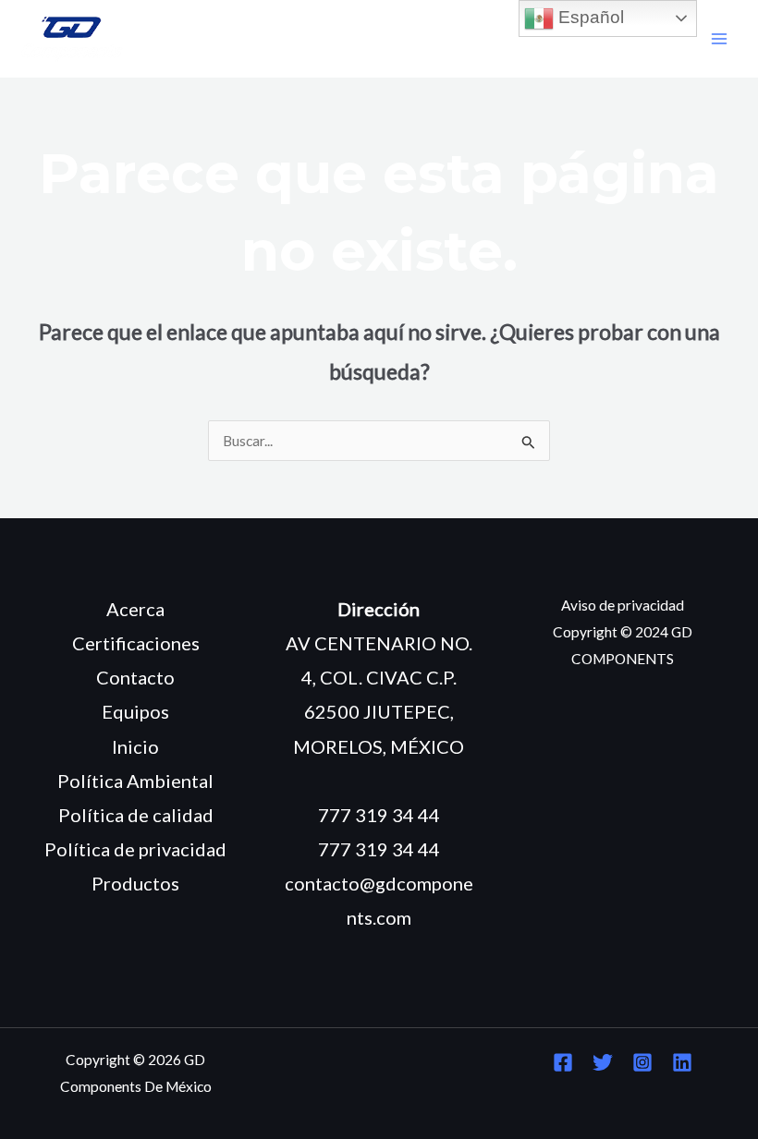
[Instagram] (642, 1062)
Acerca (135, 609)
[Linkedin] (682, 1062)
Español (589, 17)
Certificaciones (136, 643)
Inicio (135, 746)
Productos (135, 883)
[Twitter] (603, 1062)
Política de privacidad (135, 849)
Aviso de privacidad (622, 605)
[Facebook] (563, 1062)
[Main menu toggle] (720, 39)
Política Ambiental (135, 780)
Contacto (135, 677)
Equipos (135, 711)
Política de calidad (136, 815)
